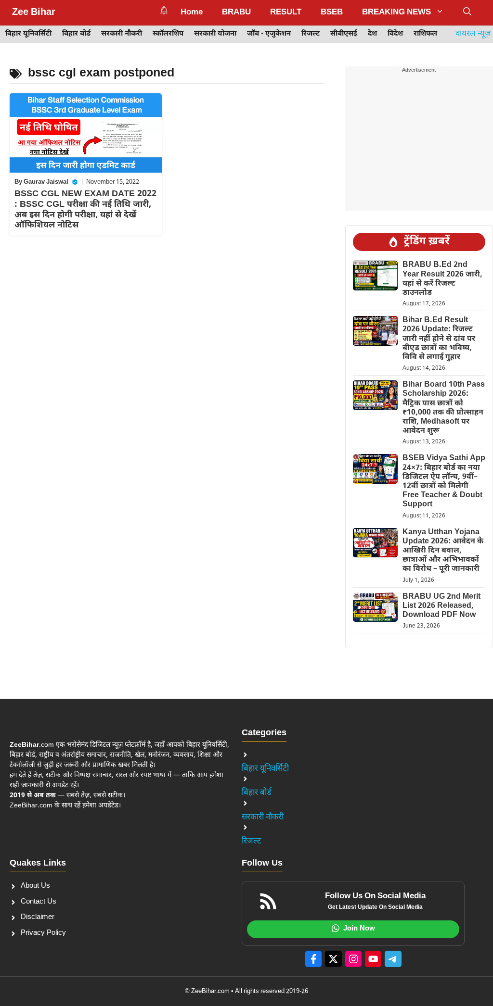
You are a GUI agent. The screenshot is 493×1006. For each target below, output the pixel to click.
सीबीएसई (343, 33)
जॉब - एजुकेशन (269, 33)
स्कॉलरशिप (168, 33)
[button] (467, 12)
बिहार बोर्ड (76, 33)
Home (192, 12)
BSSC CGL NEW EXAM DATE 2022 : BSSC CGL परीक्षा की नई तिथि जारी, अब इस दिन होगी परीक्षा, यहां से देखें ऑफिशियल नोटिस (85, 210)
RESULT (285, 12)
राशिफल (425, 33)
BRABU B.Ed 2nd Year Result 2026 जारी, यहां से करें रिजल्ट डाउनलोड (442, 279)
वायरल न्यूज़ (473, 34)
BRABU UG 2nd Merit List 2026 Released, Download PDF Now (441, 606)
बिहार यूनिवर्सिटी (28, 33)
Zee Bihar (33, 12)
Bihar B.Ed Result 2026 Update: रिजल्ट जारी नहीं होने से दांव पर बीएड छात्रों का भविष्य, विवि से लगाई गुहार (438, 339)
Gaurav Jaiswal (46, 182)
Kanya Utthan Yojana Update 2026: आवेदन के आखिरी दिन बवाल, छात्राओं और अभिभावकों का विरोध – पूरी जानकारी (442, 551)
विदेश (395, 33)
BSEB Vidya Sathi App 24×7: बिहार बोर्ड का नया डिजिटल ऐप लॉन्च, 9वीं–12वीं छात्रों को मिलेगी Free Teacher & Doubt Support (443, 481)
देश (372, 33)
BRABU (236, 12)
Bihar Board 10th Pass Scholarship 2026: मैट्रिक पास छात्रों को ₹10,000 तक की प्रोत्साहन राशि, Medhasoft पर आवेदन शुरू (443, 408)
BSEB (332, 12)
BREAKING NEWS (396, 12)
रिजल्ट (310, 33)
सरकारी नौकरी (121, 33)
